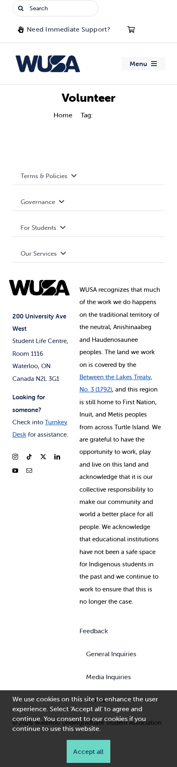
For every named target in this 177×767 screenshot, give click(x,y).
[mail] (29, 471)
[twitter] (43, 457)
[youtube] (15, 471)
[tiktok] (29, 457)
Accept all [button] (88, 751)
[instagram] (15, 457)
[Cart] (131, 29)
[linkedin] (57, 457)
